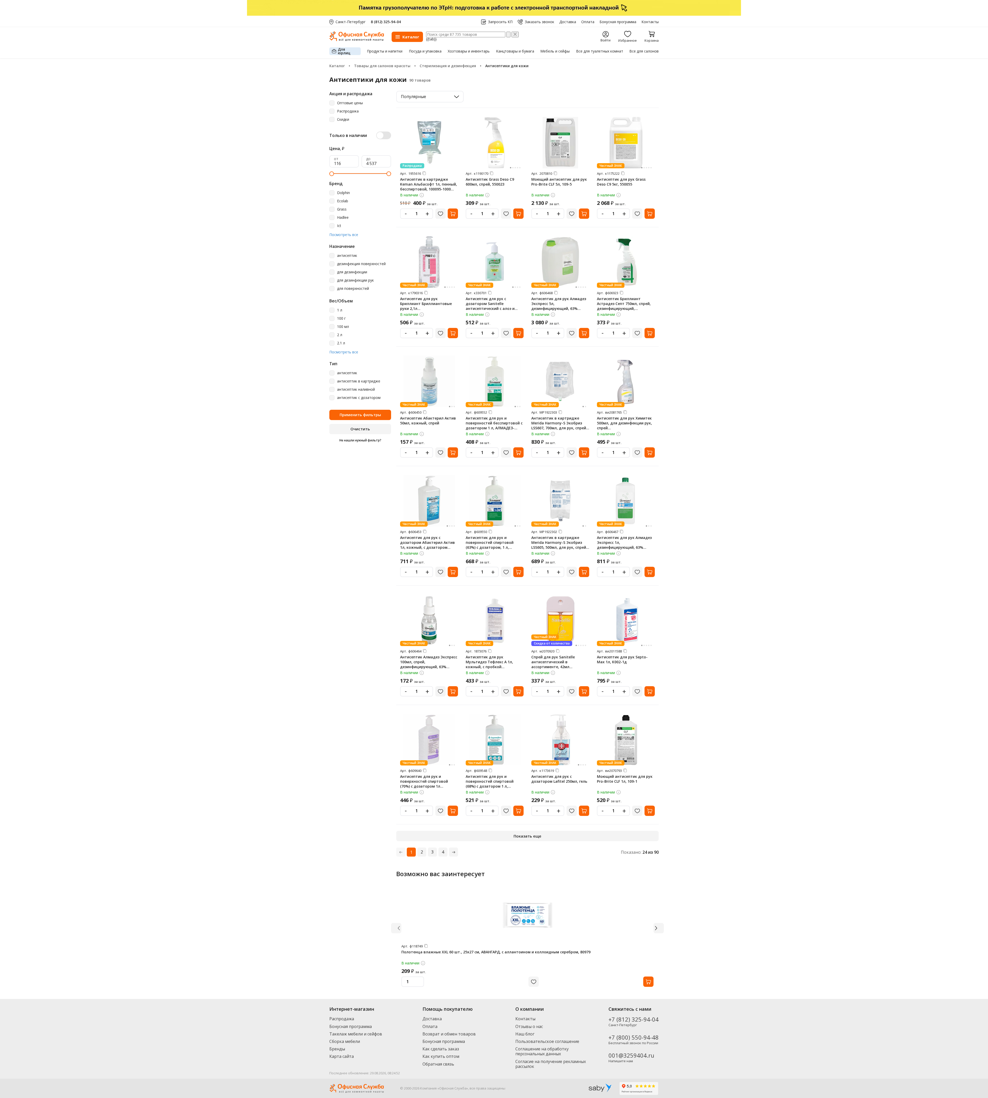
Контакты (650, 22)
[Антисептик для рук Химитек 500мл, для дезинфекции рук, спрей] (626, 381)
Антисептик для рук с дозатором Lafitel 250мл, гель (559, 779)
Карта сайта (341, 1056)
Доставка (567, 22)
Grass (342, 209)
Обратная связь (438, 1064)
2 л (339, 335)
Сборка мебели (344, 1041)
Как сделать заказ (440, 1049)
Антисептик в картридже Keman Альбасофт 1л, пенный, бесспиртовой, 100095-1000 (428, 184)
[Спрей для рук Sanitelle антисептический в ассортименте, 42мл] (560, 620)
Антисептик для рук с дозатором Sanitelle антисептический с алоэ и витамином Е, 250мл (490, 306)
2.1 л (341, 343)
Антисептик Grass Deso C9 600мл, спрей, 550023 (490, 182)
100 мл (343, 327)
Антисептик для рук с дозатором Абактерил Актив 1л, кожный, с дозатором (427, 542)
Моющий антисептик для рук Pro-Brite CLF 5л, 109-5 (559, 182)
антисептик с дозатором (359, 398)
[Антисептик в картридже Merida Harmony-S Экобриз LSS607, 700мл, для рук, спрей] (560, 381)
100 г (341, 318)
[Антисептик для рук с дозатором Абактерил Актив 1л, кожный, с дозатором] (429, 501)
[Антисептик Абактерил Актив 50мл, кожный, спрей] (429, 381)
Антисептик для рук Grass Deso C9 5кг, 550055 (621, 182)
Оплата (587, 22)
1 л (339, 310)
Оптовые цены (350, 103)
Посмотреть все (343, 235)
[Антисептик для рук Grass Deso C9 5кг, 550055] (626, 142)
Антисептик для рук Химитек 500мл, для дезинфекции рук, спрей (624, 423)
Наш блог (524, 1034)
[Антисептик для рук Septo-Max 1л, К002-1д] (626, 620)
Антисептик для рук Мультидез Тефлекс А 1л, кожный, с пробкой (489, 662)
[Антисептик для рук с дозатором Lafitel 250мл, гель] (560, 739)
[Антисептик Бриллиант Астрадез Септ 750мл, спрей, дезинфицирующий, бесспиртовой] (626, 262)
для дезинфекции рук (355, 280)
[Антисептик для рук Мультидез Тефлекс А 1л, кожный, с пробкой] (495, 620)
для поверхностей (353, 288)
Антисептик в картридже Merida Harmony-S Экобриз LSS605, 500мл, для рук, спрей (558, 542)
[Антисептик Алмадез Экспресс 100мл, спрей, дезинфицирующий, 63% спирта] (429, 620)
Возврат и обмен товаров (449, 1034)
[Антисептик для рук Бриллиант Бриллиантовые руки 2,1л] (429, 262)
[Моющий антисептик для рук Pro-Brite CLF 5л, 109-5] (560, 142)
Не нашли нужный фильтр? (360, 440)
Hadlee (343, 217)
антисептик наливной (356, 389)
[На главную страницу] (356, 39)
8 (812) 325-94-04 (386, 21)
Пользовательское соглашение (547, 1041)
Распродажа (348, 111)
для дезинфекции (352, 272)
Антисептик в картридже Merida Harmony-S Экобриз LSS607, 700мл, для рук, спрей (558, 423)
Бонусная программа (617, 22)
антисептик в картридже (358, 381)
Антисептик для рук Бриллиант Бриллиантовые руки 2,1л (426, 303)
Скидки (343, 119)
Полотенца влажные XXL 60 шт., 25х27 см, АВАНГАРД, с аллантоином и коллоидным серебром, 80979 (495, 951)
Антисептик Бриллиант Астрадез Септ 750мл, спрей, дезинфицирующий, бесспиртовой (624, 306)
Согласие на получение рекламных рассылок (550, 1064)
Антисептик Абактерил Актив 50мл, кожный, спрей (428, 420)
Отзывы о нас (529, 1026)
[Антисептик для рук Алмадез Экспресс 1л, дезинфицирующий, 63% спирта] (626, 501)
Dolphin (343, 193)
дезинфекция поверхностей (361, 264)
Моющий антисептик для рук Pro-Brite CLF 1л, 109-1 (624, 779)
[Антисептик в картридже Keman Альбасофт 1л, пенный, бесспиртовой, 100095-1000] (429, 142)
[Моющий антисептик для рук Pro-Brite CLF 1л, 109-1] (626, 739)
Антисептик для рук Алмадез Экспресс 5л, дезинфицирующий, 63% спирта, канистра (558, 306)
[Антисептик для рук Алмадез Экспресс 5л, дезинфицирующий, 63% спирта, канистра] (560, 262)
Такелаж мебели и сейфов (355, 1034)
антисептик (347, 256)
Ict (339, 226)
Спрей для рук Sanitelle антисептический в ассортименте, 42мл (553, 662)
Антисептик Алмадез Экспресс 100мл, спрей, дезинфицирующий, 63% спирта (428, 664)
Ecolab (342, 201)
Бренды (337, 1049)
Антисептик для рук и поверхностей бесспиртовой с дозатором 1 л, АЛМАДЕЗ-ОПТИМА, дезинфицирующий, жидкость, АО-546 (494, 428)
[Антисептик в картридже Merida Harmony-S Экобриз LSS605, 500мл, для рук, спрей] (560, 501)
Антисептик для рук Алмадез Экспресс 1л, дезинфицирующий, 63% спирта (624, 545)
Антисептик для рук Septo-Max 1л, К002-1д (622, 659)
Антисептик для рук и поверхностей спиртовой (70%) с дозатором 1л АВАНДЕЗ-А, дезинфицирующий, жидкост (427, 786)
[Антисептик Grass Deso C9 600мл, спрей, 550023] (495, 142)
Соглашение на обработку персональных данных (542, 1051)
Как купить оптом (440, 1056)
